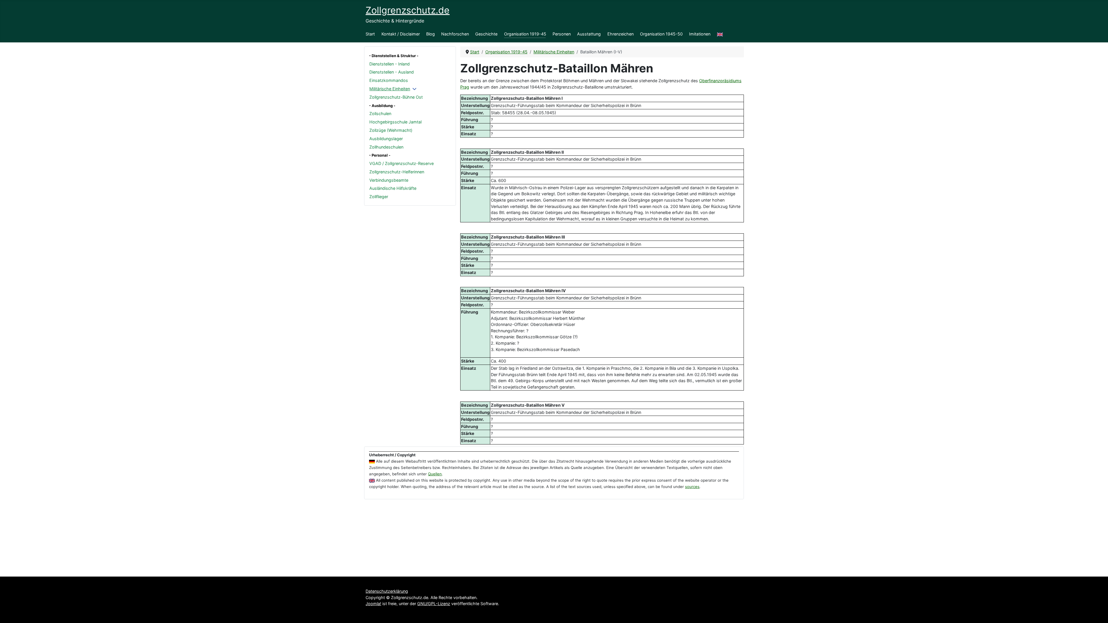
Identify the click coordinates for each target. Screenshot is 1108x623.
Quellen (435, 474)
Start (370, 33)
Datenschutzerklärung (387, 591)
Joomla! (373, 603)
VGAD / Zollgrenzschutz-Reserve (401, 163)
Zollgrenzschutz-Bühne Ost (396, 97)
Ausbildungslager (386, 138)
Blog (430, 33)
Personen (562, 33)
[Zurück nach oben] (1098, 612)
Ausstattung (589, 33)
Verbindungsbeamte (388, 180)
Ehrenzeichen (620, 33)
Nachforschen (455, 33)
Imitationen (699, 33)
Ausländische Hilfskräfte (392, 188)
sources (692, 486)
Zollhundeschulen (386, 147)
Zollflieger (378, 196)
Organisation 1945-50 (661, 33)
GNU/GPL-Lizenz (433, 603)
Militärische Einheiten (389, 88)
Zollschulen (380, 113)
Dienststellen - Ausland (391, 72)
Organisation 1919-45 (525, 33)
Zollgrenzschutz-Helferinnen (396, 171)
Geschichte (486, 33)
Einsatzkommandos (388, 80)
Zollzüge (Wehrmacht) (390, 130)
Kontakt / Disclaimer (400, 33)
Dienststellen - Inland (389, 63)
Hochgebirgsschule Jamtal (395, 121)
